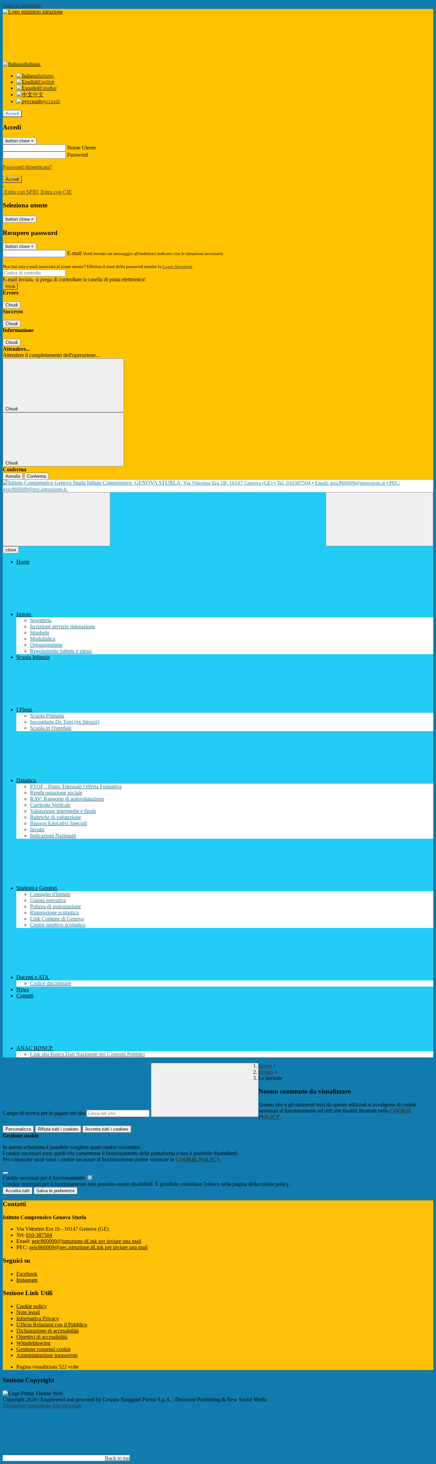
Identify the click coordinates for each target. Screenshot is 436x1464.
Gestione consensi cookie (43, 1349)
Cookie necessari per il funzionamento (44, 1178)
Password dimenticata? (27, 167)
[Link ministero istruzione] (33, 12)
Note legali (28, 1312)
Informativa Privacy (37, 1318)
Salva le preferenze (55, 1190)
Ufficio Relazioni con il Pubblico (51, 1324)
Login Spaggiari (177, 266)
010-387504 (39, 1235)
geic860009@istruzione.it (86, 1241)
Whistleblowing (33, 1343)
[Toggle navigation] (56, 519)
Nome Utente (81, 148)
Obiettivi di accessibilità (41, 1337)
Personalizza (18, 1129)
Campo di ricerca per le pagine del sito (44, 1113)
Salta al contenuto (22, 6)
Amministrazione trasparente (47, 1355)
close (10, 549)
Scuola (266, 1072)
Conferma (36, 476)
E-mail (74, 253)
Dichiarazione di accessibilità (47, 1331)
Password (77, 155)
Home (265, 1066)
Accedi (12, 113)
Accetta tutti (106, 1129)
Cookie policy (31, 1306)
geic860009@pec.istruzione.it (88, 1247)
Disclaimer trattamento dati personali (42, 1405)
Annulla (12, 476)
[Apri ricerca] (379, 519)
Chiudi (11, 305)
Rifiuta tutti (58, 1129)
